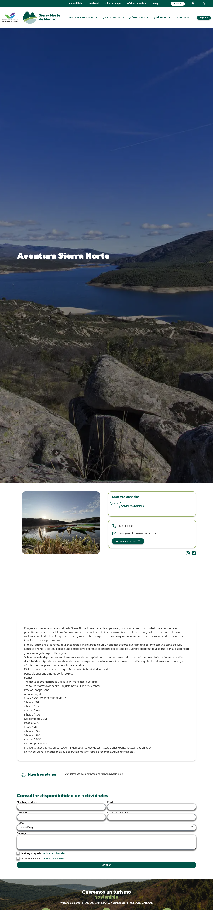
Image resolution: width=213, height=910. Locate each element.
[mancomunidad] (10, 17)
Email (110, 802)
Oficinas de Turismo (137, 3)
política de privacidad (53, 853)
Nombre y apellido (27, 802)
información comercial (52, 858)
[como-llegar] (193, 3)
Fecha (20, 823)
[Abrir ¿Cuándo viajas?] (123, 17)
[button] (203, 3)
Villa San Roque (113, 3)
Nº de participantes (117, 812)
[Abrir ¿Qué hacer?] (169, 17)
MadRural (94, 3)
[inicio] (41, 17)
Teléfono (22, 812)
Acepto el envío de (42, 858)
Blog (155, 3)
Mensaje (21, 833)
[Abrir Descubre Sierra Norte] (96, 17)
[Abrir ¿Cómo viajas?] (147, 17)
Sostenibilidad (76, 3)
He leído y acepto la (42, 853)
